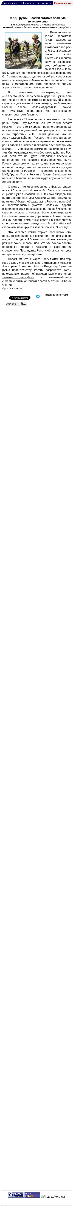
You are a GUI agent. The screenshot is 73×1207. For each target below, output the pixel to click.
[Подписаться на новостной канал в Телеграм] (55, 298)
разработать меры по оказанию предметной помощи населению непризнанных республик (37, 273)
